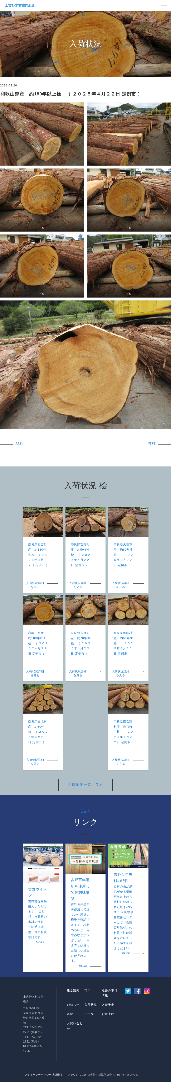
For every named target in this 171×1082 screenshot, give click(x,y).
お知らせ (73, 1004)
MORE (40, 943)
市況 (70, 1014)
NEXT (152, 444)
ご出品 (89, 1014)
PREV (19, 444)
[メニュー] (164, 5)
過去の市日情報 (109, 993)
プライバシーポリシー (38, 1074)
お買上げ (108, 1014)
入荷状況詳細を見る (35, 585)
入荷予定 (108, 1004)
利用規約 (58, 1074)
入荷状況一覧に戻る (85, 785)
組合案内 (73, 990)
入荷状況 (90, 1004)
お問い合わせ (75, 1026)
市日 (87, 990)
